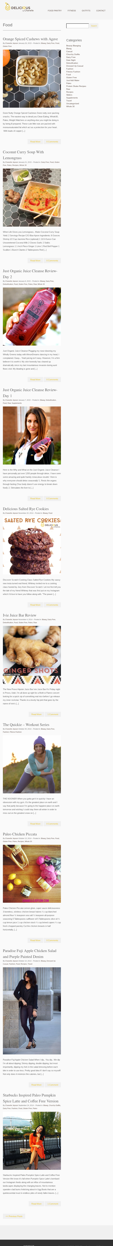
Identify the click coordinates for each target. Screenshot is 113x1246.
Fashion (6, 732)
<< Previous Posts (14, 1216)
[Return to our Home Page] (19, 11)
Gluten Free (7, 46)
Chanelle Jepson (11, 43)
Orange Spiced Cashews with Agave (30, 38)
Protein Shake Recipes (76, 86)
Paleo (9, 165)
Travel (30, 964)
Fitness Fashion (16, 732)
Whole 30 (23, 165)
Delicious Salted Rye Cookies (26, 508)
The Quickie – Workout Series (26, 724)
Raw (35, 284)
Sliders (69, 95)
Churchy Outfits (54, 1105)
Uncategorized (72, 103)
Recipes (15, 165)
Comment (53, 714)
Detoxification (8, 284)
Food (57, 43)
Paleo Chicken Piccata (20, 834)
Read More (35, 141)
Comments (52, 141)
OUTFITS (86, 11)
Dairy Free (51, 43)
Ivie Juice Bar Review (19, 615)
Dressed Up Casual (74, 66)
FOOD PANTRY (55, 11)
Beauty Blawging (73, 46)
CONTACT (101, 11)
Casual (69, 51)
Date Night (71, 60)
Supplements (17, 403)
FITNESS (72, 11)
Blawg (43, 43)
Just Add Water (72, 80)
